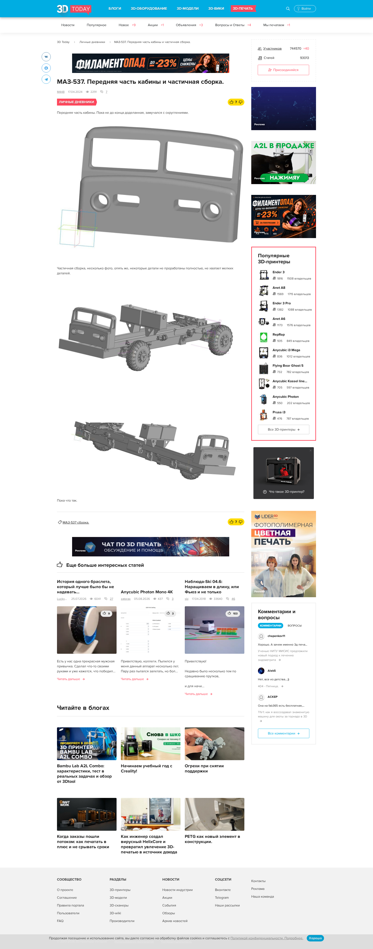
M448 (61, 92)
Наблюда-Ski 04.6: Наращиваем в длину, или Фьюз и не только (212, 587)
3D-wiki (115, 913)
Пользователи (68, 913)
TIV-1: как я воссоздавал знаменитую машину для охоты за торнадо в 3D (283, 714)
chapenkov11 (276, 636)
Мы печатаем (276, 25)
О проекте (65, 890)
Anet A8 (279, 288)
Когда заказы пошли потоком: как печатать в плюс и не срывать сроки (83, 842)
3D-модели (118, 897)
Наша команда (262, 896)
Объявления (189, 25)
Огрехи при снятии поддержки (204, 768)
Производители (122, 921)
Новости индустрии (177, 890)
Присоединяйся (286, 70)
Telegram (222, 897)
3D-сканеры (119, 905)
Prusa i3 (279, 412)
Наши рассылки (227, 905)
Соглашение (67, 897)
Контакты (258, 881)
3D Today (63, 42)
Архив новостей (175, 921)
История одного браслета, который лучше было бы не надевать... (85, 587)
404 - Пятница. (268, 686)
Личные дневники (92, 42)
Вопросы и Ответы (233, 25)
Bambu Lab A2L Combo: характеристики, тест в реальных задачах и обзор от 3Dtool (84, 773)
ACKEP (273, 697)
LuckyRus (62, 599)
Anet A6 (279, 319)
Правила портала (70, 905)
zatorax (126, 599)
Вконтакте (223, 890)
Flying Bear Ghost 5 (288, 365)
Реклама (80, 67)
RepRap (279, 334)
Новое (127, 25)
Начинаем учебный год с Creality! (146, 768)
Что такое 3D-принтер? (286, 492)
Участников (272, 48)
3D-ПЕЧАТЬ (243, 8)
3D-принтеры (120, 890)
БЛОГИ (115, 8)
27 (111, 599)
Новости (67, 25)
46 (233, 599)
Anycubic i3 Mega (286, 350)
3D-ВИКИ (216, 8)
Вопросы (295, 625)
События (169, 905)
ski (186, 599)
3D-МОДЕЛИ (188, 8)
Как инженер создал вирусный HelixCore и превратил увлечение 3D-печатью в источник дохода (149, 844)
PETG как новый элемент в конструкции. (212, 839)
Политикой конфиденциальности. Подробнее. (267, 938)
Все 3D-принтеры (281, 429)
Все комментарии (281, 733)
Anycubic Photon (286, 397)
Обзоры (168, 913)
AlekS (272, 671)
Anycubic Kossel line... (290, 381)
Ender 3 (278, 272)
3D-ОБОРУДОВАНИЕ (149, 8)
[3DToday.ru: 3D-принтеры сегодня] (74, 11)
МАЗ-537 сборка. (76, 522)
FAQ (60, 921)
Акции (156, 25)
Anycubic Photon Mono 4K (147, 592)
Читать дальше (68, 679)
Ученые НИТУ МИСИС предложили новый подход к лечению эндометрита (283, 655)
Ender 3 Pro (282, 303)
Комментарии (270, 625)
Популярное (96, 25)
